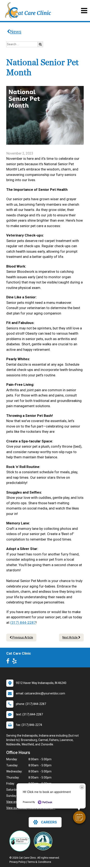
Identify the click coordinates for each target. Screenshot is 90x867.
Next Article (70, 637)
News (15, 31)
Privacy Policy (17, 861)
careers (49, 822)
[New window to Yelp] (15, 662)
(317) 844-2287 (23, 622)
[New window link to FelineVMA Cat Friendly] (20, 841)
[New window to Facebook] (9, 662)
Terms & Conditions (39, 861)
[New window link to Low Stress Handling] (43, 841)
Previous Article (22, 637)
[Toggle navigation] (84, 10)
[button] (79, 817)
